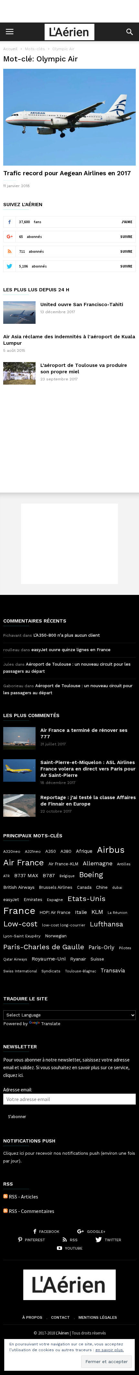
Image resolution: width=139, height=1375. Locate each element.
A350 (50, 851)
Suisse (97, 958)
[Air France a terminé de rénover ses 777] (19, 738)
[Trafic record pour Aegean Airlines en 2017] (69, 117)
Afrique (84, 851)
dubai (117, 887)
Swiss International (20, 971)
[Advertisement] (69, 11)
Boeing (91, 875)
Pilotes (125, 948)
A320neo (11, 851)
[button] (129, 32)
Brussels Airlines (55, 887)
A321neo (33, 851)
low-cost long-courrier (63, 925)
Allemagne (97, 863)
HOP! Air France (55, 912)
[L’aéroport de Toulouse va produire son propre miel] (19, 373)
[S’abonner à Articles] (5, 1196)
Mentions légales (98, 1317)
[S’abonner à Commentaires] (5, 1211)
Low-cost (20, 924)
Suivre (126, 236)
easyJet (11, 899)
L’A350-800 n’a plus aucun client (66, 635)
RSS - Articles (23, 1196)
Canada (84, 887)
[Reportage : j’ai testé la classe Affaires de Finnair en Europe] (19, 805)
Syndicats (50, 971)
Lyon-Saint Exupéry (21, 936)
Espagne (55, 899)
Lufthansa (106, 924)
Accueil (10, 49)
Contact (60, 1317)
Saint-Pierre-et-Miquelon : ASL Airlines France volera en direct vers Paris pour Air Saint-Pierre (87, 769)
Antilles (124, 864)
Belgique (67, 876)
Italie (81, 912)
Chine (102, 887)
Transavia (113, 970)
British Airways (19, 887)
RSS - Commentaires (31, 1211)
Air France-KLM (63, 863)
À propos (32, 1317)
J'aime (127, 222)
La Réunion (117, 913)
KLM (97, 911)
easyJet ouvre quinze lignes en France (71, 649)
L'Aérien (62, 1333)
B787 (49, 875)
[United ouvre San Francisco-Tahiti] (19, 312)
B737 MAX (26, 876)
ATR (6, 876)
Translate (50, 1023)
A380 (65, 851)
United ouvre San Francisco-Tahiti (81, 304)
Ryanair (78, 958)
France (19, 911)
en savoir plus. (109, 1350)
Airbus (110, 850)
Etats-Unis (86, 898)
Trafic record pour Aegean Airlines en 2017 (67, 173)
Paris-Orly (101, 947)
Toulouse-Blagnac (80, 971)
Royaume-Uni (49, 959)
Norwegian (56, 935)
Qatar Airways (15, 959)
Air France (23, 862)
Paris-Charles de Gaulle (43, 947)
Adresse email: (17, 1090)
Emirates (33, 899)
